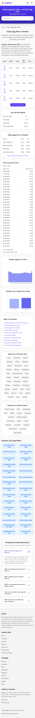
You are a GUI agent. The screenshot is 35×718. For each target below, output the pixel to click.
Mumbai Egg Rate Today (9, 458)
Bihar (18, 409)
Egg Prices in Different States (13, 342)
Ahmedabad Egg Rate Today (26, 489)
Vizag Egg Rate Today (26, 520)
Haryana (19, 413)
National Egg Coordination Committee (18, 155)
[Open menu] (32, 3)
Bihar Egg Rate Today (26, 464)
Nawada (15, 389)
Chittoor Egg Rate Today (26, 508)
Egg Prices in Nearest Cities (13, 337)
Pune (2, 684)
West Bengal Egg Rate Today (9, 482)
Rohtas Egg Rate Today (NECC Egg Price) (17, 323)
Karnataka (11, 417)
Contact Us (4, 647)
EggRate (6, 3)
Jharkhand (28, 413)
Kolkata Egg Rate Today (26, 458)
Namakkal (4, 664)
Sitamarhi (10, 397)
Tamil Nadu (17, 425)
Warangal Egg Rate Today (25, 525)
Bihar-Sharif (18, 365)
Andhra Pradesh (9, 409)
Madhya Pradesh (22, 417)
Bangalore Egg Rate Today (26, 452)
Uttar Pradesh (13, 429)
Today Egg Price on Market (12, 327)
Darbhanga (25, 369)
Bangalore (4, 672)
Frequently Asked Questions (13, 345)
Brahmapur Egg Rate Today (9, 495)
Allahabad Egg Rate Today (9, 532)
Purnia (28, 389)
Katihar (9, 381)
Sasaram (28, 393)
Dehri (8, 373)
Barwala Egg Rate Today (9, 446)
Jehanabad (25, 377)
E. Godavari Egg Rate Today (26, 501)
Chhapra (9, 369)
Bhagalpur (25, 361)
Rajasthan (8, 425)
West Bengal (17, 432)
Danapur (16, 369)
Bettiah (17, 361)
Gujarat (12, 413)
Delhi (5, 413)
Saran (21, 393)
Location (3, 641)
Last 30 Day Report (10, 335)
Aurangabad (16, 358)
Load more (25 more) (18, 105)
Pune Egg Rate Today (26, 470)
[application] (18, 273)
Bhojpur (9, 365)
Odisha (19, 421)
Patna (22, 389)
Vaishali (25, 397)
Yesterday (4, 638)
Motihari (25, 381)
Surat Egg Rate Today (9, 520)
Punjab (26, 421)
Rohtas (7, 393)
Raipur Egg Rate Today (25, 477)
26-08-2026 (4, 83)
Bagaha (25, 358)
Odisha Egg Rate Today (26, 532)
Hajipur (9, 377)
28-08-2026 (4, 68)
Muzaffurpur (26, 385)
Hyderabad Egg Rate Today (9, 465)
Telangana (26, 425)
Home (3, 27)
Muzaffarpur (16, 385)
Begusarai (10, 361)
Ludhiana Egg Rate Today (9, 514)
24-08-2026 (4, 98)
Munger (8, 385)
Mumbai (3, 675)
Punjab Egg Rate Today (25, 481)
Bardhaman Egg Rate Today (9, 471)
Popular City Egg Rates (11, 340)
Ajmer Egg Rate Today (9, 477)
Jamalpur (16, 377)
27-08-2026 (4, 75)
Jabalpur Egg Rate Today (9, 501)
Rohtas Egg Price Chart (11, 330)
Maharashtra (10, 421)
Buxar (26, 365)
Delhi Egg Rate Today (9, 451)
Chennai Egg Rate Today (26, 495)
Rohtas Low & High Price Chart (13, 332)
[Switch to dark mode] (27, 2)
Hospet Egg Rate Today (9, 508)
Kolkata (3, 681)
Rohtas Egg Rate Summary (12, 325)
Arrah (8, 358)
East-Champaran (17, 373)
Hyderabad (4, 670)
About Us (4, 644)
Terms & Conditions (6, 653)
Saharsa (13, 393)
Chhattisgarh (26, 409)
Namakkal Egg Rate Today (26, 446)
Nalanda (7, 389)
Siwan (18, 397)
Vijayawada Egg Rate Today (9, 489)
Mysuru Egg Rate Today (26, 514)
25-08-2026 (4, 90)
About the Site (5, 702)
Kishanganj (17, 381)
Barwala (3, 661)
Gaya (26, 373)
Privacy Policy (5, 650)
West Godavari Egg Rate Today (9, 525)
